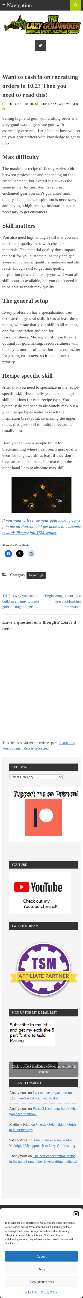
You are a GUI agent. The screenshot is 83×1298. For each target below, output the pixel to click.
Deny (41, 1269)
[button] (76, 1214)
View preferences (41, 1282)
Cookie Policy (31, 1292)
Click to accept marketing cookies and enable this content (44, 1069)
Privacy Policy (49, 1292)
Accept (41, 1256)
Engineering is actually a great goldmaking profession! (63, 601)
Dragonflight (36, 575)
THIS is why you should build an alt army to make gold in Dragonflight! (20, 601)
